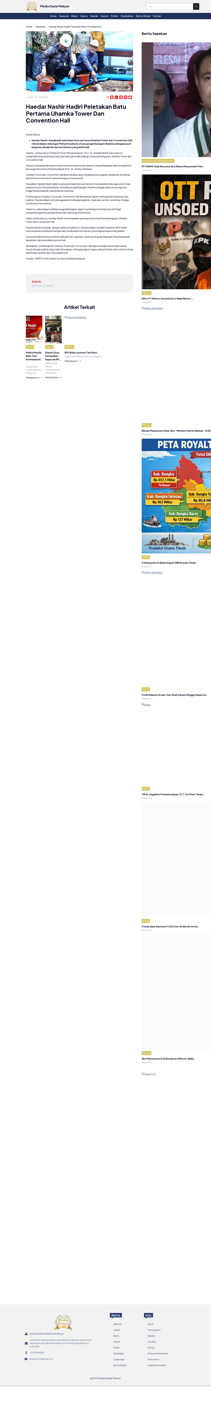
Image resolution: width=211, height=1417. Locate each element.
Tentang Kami (154, 1330)
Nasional (40, 26)
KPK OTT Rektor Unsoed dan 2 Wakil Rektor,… (167, 298)
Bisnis (116, 1335)
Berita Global (120, 1365)
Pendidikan (119, 1353)
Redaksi (151, 1335)
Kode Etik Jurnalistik (157, 1365)
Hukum (146, 789)
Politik (117, 1347)
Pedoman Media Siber (158, 1353)
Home (29, 26)
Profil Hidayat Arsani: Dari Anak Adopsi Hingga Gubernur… (175, 694)
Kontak (151, 1347)
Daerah (30, 347)
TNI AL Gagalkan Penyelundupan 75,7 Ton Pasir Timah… (173, 794)
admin (31, 97)
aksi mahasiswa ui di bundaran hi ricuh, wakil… (168, 1058)
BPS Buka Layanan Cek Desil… (81, 352)
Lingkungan (119, 1359)
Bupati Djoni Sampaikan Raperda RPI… (53, 356)
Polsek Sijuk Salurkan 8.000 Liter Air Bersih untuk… (170, 926)
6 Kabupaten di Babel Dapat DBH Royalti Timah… (169, 562)
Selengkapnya (32, 377)
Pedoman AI (153, 1359)
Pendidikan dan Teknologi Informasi (158, 161)
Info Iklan (152, 1341)
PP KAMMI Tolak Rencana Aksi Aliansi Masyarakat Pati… (173, 166)
